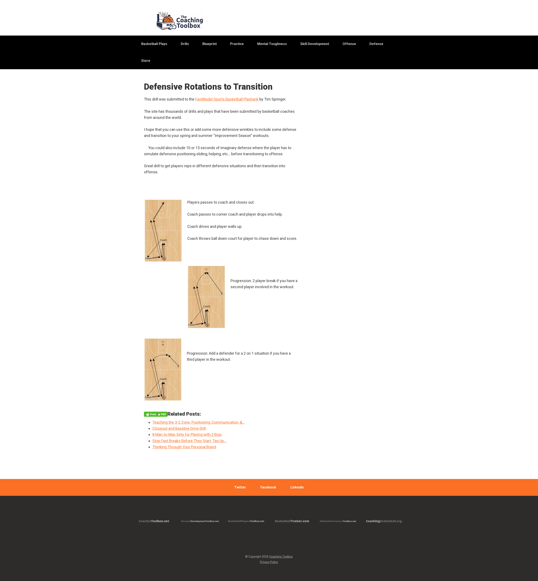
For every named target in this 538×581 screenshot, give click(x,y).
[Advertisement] (358, 187)
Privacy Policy (269, 562)
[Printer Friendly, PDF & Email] (155, 414)
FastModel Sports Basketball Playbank (226, 99)
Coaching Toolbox (281, 556)
